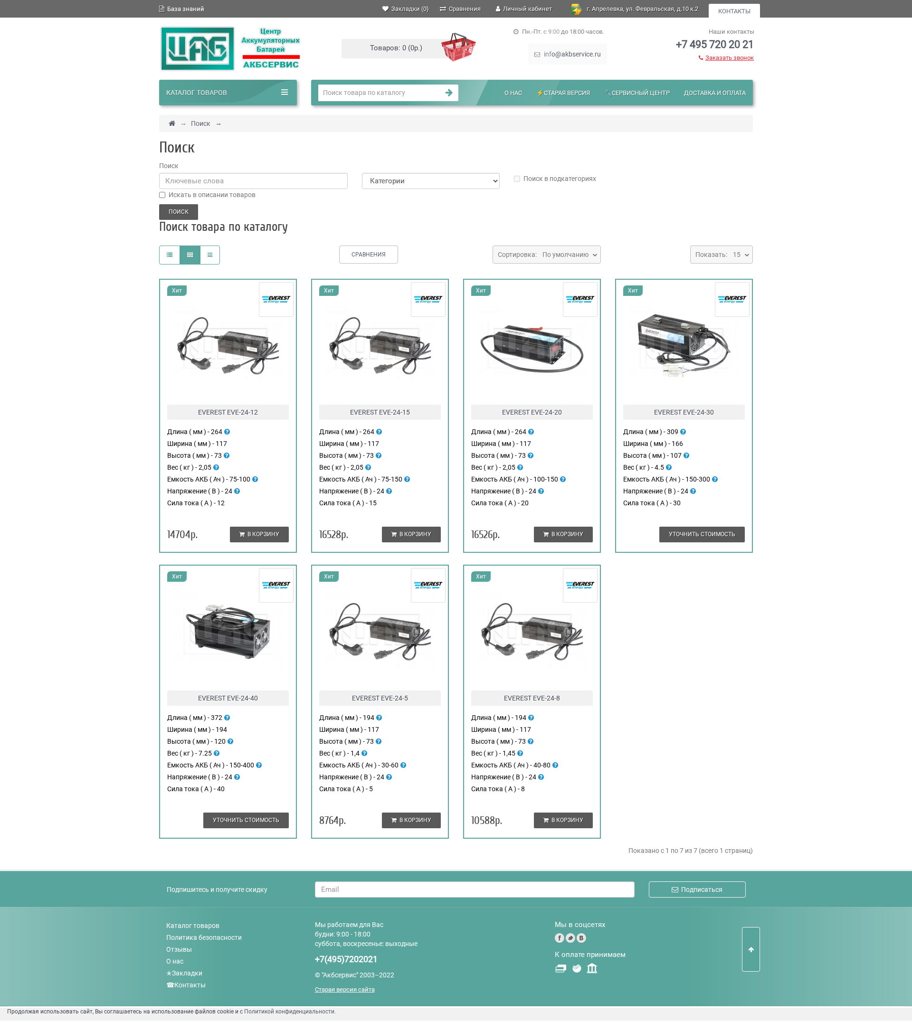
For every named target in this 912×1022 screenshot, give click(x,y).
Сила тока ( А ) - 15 (348, 503)
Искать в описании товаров (212, 195)
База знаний (184, 8)
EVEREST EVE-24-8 (532, 698)
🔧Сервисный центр (637, 92)
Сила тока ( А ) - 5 (346, 789)
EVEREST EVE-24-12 (228, 412)
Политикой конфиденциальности (289, 1011)
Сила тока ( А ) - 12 (196, 503)
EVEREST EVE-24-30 (684, 412)
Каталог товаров (192, 925)
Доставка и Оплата (715, 92)
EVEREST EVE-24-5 (380, 698)
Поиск (200, 123)
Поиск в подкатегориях (559, 178)
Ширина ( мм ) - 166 (653, 443)
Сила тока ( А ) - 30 (652, 503)
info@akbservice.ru (571, 54)
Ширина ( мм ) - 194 (197, 729)
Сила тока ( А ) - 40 (196, 789)
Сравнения (369, 254)
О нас (513, 92)
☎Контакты (186, 985)
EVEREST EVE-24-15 (380, 412)
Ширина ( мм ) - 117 (197, 443)
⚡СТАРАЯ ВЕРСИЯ (563, 92)
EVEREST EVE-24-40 (228, 698)
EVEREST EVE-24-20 (532, 412)
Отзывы (179, 949)
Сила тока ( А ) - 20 (500, 503)
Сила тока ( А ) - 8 (498, 789)
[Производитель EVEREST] (276, 299)
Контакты (734, 11)
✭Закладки (184, 973)
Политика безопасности (204, 937)
